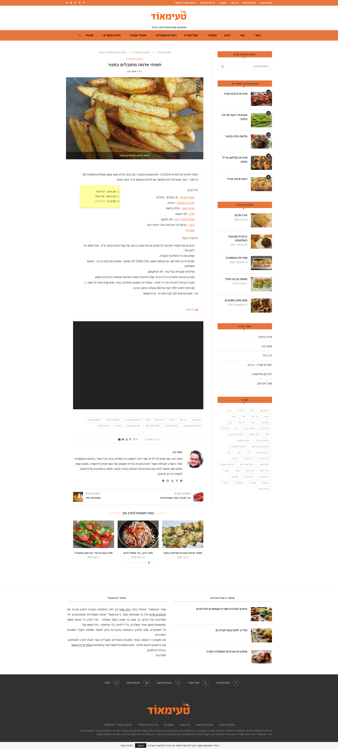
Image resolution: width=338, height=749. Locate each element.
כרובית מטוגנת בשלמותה (238, 238)
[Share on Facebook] (130, 439)
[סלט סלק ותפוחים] (261, 306)
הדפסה (190, 309)
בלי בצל (183, 420)
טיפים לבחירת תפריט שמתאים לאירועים (221, 608)
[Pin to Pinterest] (123, 439)
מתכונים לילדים (113, 420)
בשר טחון (265, 422)
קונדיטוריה (191, 35)
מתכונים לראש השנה (192, 426)
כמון (230, 422)
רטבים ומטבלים (166, 35)
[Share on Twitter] (127, 439)
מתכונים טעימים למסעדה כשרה (226, 651)
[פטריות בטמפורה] (261, 263)
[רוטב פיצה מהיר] (261, 184)
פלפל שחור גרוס (185, 219)
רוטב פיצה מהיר (237, 178)
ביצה (229, 410)
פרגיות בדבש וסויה (235, 93)
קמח (227, 471)
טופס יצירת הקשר (81, 645)
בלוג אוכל (125, 609)
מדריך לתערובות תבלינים (231, 630)
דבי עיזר (267, 355)
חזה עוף (242, 422)
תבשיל (226, 483)
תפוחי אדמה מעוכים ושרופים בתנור (182, 552)
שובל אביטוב (264, 383)
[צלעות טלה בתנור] (261, 141)
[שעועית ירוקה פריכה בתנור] (261, 120)
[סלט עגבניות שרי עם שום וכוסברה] (93, 534)
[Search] (79, 35)
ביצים (266, 416)
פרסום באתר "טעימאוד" (184, 3)
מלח (192, 213)
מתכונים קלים (266, 3)
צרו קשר (234, 3)
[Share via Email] (119, 439)
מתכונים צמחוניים (141, 52)
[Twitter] (80, 3)
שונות (89, 35)
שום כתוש (248, 477)
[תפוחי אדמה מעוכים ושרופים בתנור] (182, 534)
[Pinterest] (71, 3)
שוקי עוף (234, 477)
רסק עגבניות (264, 477)
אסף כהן (131, 71)
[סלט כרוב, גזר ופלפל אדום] (138, 534)
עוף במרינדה (263, 458)
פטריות (235, 458)
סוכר (238, 453)
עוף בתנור (248, 458)
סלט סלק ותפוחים (236, 300)
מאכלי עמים (138, 35)
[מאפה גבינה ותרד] (261, 284)
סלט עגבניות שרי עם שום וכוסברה (94, 552)
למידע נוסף (127, 745)
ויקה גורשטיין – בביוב (259, 364)
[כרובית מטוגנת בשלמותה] (261, 242)
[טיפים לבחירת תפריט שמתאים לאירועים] (261, 614)
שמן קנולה (239, 483)
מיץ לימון (225, 428)
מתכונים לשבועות (238, 447)
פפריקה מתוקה (186, 202)
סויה (248, 453)
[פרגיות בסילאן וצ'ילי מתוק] (261, 163)
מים (236, 428)
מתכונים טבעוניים (132, 420)
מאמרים (223, 3)
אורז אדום (241, 215)
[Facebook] (83, 3)
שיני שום (265, 483)
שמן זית (190, 230)
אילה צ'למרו (265, 337)
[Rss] (67, 3)
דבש (253, 422)
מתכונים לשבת (171, 426)
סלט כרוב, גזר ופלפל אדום (138, 552)
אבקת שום (188, 208)
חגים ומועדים (112, 35)
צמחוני (212, 35)
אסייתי (240, 410)
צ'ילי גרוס (250, 471)
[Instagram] (75, 3)
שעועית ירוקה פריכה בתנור (234, 117)
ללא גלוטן (100, 201)
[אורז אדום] (261, 220)
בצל (243, 416)
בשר (258, 35)
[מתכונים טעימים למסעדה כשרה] (261, 657)
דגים (227, 35)
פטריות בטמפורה (236, 257)
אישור (141, 745)
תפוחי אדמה (187, 197)
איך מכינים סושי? (207, 3)
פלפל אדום (264, 464)
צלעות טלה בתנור (236, 136)
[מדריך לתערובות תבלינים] (261, 635)
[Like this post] (134, 439)
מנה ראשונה (254, 434)
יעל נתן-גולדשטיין (262, 374)
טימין (192, 224)
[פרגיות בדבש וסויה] (261, 99)
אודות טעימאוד (249, 3)
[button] (78, 542)
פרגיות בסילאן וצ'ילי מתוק (234, 159)
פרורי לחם (264, 471)
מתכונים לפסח (94, 420)
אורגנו (251, 410)
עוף (242, 35)
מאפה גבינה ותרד (236, 279)
